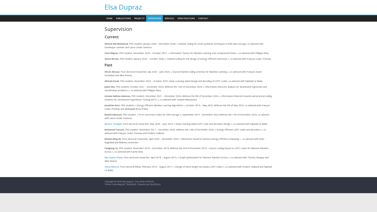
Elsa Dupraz (123, 6)
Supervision (154, 18)
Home (109, 18)
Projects (139, 18)
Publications (123, 18)
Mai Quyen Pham (114, 157)
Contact (203, 18)
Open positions (186, 18)
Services (169, 18)
